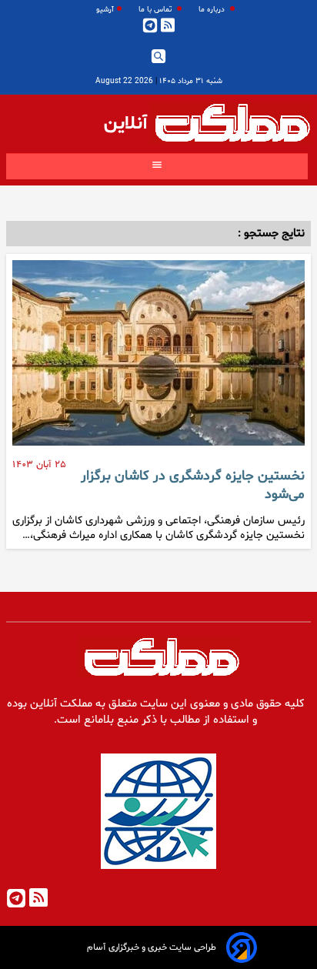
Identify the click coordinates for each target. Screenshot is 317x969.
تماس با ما (156, 9)
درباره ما (213, 9)
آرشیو (105, 9)
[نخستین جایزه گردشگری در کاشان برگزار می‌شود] (158, 359)
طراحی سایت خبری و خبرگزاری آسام (151, 947)
